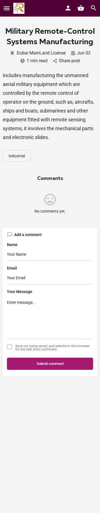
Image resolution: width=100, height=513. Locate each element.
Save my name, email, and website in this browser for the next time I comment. (52, 347)
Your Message (19, 291)
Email (12, 268)
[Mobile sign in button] (68, 8)
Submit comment (50, 364)
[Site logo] (19, 8)
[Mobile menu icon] (7, 8)
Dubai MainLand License (41, 53)
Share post (69, 60)
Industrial (17, 156)
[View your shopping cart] (80, 8)
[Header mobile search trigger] (93, 8)
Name (12, 244)
